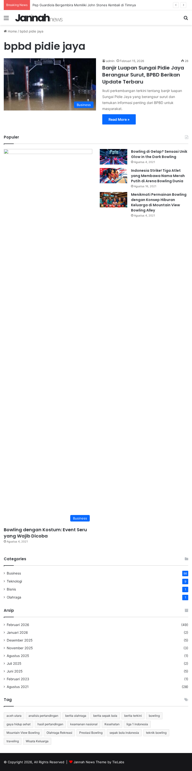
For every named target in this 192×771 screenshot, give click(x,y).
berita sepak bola (105, 716)
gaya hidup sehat (18, 724)
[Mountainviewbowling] (39, 18)
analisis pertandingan (43, 716)
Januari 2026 (17, 632)
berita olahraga (75, 716)
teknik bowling (156, 732)
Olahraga (14, 597)
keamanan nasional (84, 724)
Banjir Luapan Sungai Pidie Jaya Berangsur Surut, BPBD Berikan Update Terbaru (143, 74)
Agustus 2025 (18, 656)
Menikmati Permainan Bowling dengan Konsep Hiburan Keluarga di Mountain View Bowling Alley (158, 202)
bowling (154, 716)
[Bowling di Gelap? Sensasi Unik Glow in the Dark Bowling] (113, 156)
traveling (12, 741)
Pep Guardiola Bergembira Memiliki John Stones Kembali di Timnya (84, 5)
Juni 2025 (14, 671)
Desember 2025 (19, 640)
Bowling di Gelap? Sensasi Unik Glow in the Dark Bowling (159, 154)
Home (12, 31)
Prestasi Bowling (90, 732)
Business (14, 573)
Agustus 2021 (17, 687)
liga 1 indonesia (137, 724)
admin (110, 61)
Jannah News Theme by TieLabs (99, 762)
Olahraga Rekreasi (59, 732)
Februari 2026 (18, 625)
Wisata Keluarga (37, 741)
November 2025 (20, 648)
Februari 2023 (18, 679)
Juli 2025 (14, 664)
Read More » (119, 119)
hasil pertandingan (50, 724)
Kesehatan (112, 724)
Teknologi (14, 581)
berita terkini (133, 716)
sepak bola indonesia (124, 732)
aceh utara (14, 716)
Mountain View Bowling (23, 732)
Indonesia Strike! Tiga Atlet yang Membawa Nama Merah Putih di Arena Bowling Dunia (158, 176)
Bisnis (11, 589)
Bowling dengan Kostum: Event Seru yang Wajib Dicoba (45, 532)
